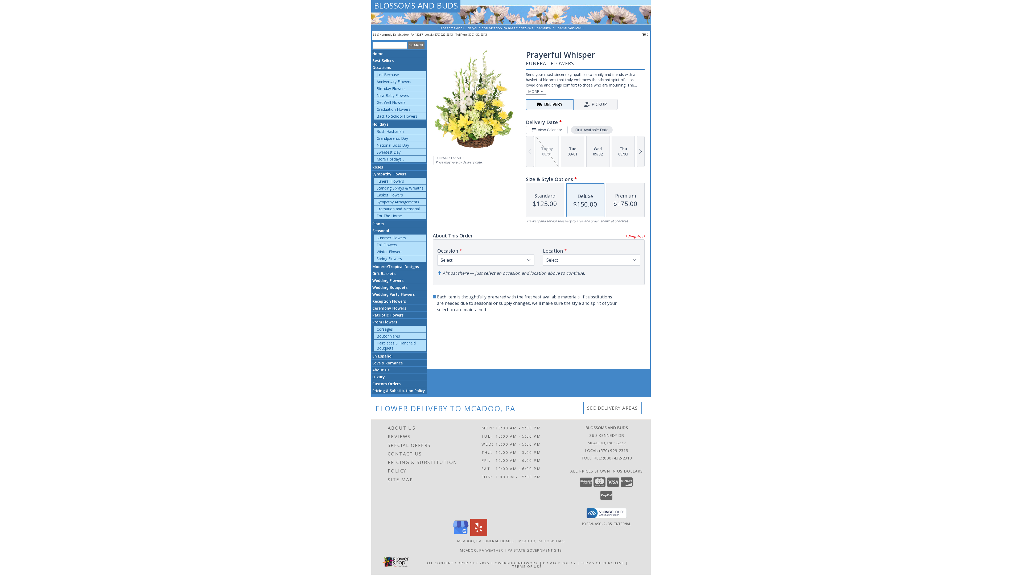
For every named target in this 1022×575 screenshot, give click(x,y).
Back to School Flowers (397, 116)
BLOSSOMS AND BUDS (416, 5)
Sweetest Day (389, 152)
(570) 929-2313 (444, 34)
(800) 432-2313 (477, 34)
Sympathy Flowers (389, 173)
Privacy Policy (559, 563)
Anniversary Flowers (394, 81)
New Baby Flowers (393, 95)
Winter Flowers (389, 251)
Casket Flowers (390, 195)
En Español (382, 356)
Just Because (388, 74)
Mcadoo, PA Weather (481, 550)
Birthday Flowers (391, 88)
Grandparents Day (392, 138)
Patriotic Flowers (387, 315)
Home (377, 53)
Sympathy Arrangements (398, 201)
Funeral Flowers (390, 181)
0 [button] (647, 34)
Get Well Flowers (391, 102)
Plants (378, 223)
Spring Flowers (389, 258)
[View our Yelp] (478, 534)
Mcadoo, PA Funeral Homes (485, 541)
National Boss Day (393, 145)
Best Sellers (383, 60)
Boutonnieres (388, 336)
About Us (380, 369)
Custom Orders (386, 383)
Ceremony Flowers (389, 308)
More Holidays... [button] (390, 159)
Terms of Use (527, 566)
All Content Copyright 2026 (457, 563)
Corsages (385, 329)
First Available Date (591, 129)
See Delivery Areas (612, 408)
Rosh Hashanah (390, 131)
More (533, 91)
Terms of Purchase (602, 563)
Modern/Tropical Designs (395, 266)
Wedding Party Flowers (393, 294)
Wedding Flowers (387, 280)
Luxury (378, 376)
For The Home (389, 215)
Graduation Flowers (393, 109)
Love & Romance (387, 362)
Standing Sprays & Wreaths (400, 188)
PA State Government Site (535, 550)
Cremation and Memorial (398, 208)
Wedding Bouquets (389, 287)
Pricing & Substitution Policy (398, 390)
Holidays (380, 124)
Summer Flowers (391, 237)
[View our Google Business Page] (460, 534)
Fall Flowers (387, 244)
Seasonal (380, 230)
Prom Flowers (384, 322)
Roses (377, 167)
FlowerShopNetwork (514, 563)
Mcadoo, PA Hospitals (541, 541)
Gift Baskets (383, 273)
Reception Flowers (389, 301)
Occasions (381, 67)
